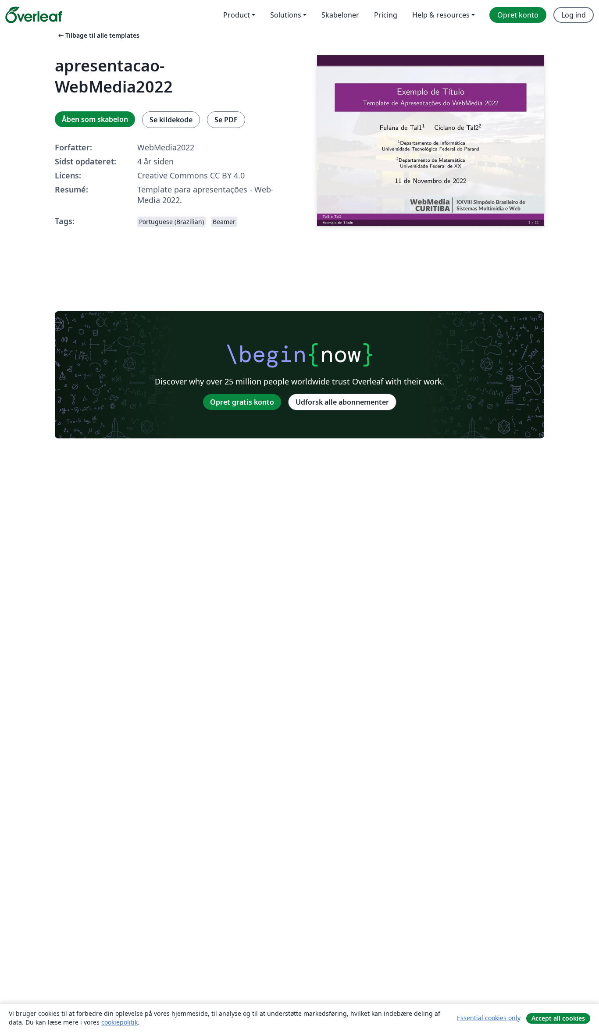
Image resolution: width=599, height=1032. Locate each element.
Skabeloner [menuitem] (340, 15)
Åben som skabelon (95, 119)
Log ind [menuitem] (573, 15)
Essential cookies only (489, 1018)
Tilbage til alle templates (98, 35)
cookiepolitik (119, 1022)
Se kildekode (171, 120)
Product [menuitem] (236, 15)
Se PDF (226, 120)
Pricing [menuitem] (385, 15)
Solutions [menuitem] (285, 15)
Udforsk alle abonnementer (342, 402)
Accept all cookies (558, 1018)
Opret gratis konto (242, 402)
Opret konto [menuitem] (517, 15)
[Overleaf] (33, 15)
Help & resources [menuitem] (441, 15)
